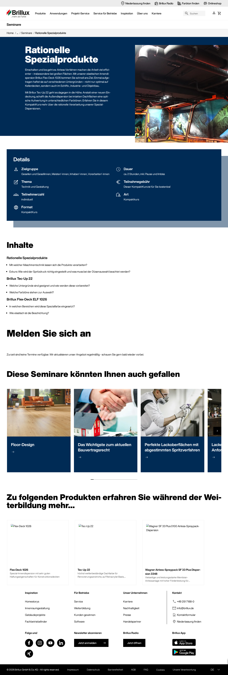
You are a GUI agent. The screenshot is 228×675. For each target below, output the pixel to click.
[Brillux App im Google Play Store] (184, 652)
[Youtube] (50, 643)
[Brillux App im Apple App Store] (184, 642)
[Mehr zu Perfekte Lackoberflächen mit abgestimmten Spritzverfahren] (147, 457)
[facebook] (29, 643)
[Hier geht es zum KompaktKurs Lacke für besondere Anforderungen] (214, 457)
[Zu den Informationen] (13, 452)
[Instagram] (40, 643)
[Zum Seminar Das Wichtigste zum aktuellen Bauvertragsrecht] (80, 457)
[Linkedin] (61, 643)
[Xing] (29, 654)
